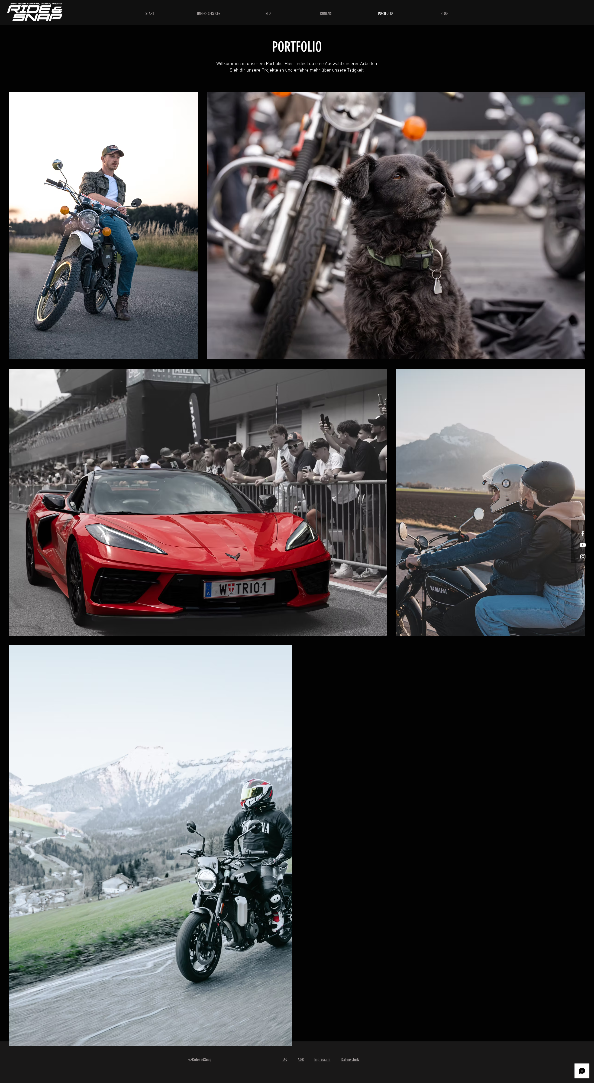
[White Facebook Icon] (582, 533)
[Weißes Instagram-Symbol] (582, 556)
